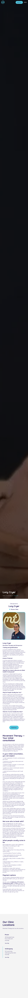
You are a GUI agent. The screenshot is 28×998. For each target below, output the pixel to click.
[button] (25, 2)
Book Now (19, 2)
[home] (7, 2)
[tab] (14, 938)
